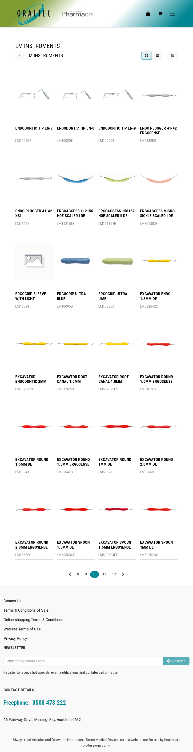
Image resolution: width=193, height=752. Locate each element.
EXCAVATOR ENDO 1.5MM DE (155, 296)
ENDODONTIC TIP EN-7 (34, 128)
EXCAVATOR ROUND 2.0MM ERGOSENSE (31, 544)
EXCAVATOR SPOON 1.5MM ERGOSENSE (114, 544)
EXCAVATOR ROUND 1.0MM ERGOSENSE (156, 379)
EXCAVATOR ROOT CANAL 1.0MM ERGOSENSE (113, 381)
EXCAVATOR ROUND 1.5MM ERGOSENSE (73, 462)
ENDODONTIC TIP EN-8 (75, 128)
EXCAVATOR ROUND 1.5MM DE (31, 462)
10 (94, 574)
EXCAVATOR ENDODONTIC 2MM (30, 379)
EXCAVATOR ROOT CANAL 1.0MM (72, 379)
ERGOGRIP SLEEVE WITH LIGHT (30, 296)
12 (114, 574)
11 (104, 574)
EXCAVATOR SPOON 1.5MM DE (73, 544)
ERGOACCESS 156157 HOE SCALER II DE (116, 213)
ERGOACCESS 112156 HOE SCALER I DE (75, 213)
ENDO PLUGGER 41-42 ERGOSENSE (158, 130)
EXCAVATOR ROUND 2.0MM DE (156, 462)
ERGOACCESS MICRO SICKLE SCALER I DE (157, 213)
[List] (157, 55)
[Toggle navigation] (173, 13)
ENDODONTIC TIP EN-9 (117, 128)
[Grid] (146, 55)
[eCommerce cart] (160, 13)
